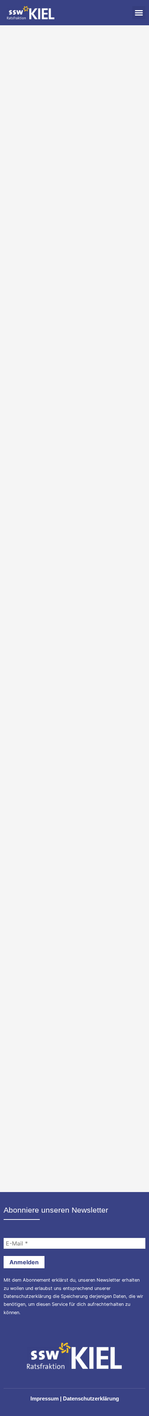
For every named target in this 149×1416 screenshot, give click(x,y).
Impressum (44, 1398)
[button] (138, 12)
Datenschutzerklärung (27, 1296)
